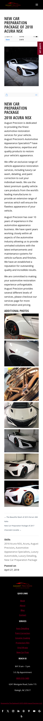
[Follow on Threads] (24, 711)
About (22, 605)
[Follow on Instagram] (13, 711)
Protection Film (23, 642)
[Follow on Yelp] (21, 716)
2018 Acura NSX (13, 543)
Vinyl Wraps (22, 647)
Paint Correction (22, 633)
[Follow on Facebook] (2, 711)
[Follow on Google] (39, 711)
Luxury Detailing (27, 555)
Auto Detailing (22, 628)
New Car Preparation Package (20, 559)
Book (22, 600)
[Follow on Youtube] (34, 711)
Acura (26, 543)
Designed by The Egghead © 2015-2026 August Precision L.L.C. (21, 703)
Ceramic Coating (22, 638)
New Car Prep (22, 652)
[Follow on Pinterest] (29, 711)
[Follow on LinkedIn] (18, 711)
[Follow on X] (8, 711)
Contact (22, 615)
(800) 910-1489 (22, 678)
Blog (23, 610)
